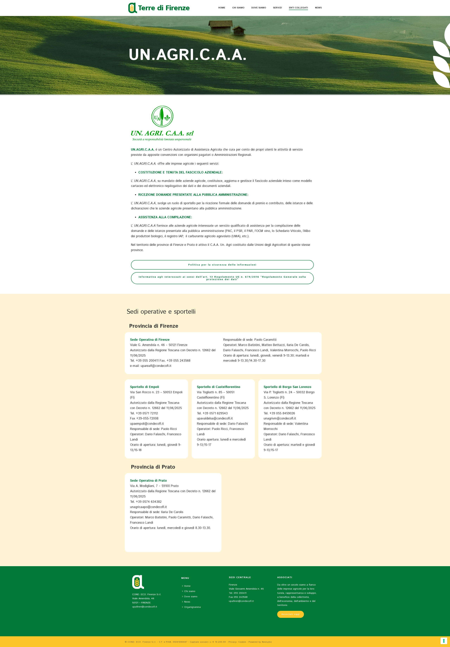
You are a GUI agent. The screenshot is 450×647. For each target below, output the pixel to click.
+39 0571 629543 (215, 413)
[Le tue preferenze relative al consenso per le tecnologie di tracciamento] (444, 641)
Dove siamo (258, 7)
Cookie (242, 641)
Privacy (233, 641)
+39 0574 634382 (149, 502)
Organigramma (192, 607)
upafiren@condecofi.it (144, 607)
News (318, 7)
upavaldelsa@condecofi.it (215, 418)
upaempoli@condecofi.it (147, 424)
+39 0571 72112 (147, 413)
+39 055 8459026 (282, 413)
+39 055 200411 (147, 360)
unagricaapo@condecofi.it (148, 507)
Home (221, 7)
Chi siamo (238, 7)
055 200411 (240, 593)
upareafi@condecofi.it (156, 366)
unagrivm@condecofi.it (280, 418)
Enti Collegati (298, 7)
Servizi (277, 7)
